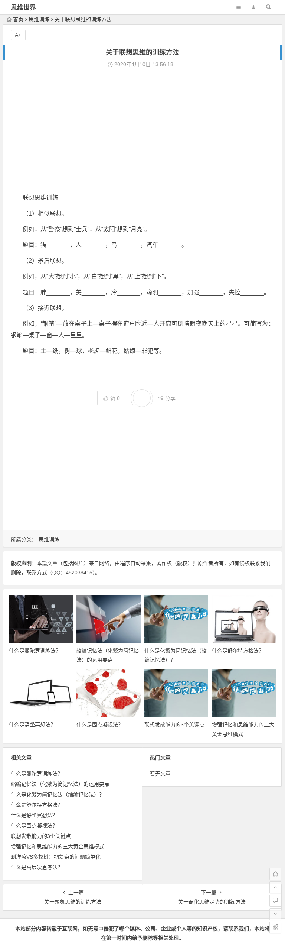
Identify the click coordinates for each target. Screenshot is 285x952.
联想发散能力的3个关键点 (174, 724)
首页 (18, 19)
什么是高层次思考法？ (37, 867)
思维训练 (39, 19)
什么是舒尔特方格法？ (238, 651)
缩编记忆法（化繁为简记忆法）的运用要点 (60, 784)
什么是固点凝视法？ (99, 724)
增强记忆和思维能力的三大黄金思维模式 (57, 846)
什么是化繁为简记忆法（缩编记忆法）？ (57, 794)
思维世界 (23, 7)
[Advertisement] (142, 131)
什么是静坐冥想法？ (32, 724)
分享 (170, 398)
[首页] (275, 874)
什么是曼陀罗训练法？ (35, 651)
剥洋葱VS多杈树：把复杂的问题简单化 (56, 857)
